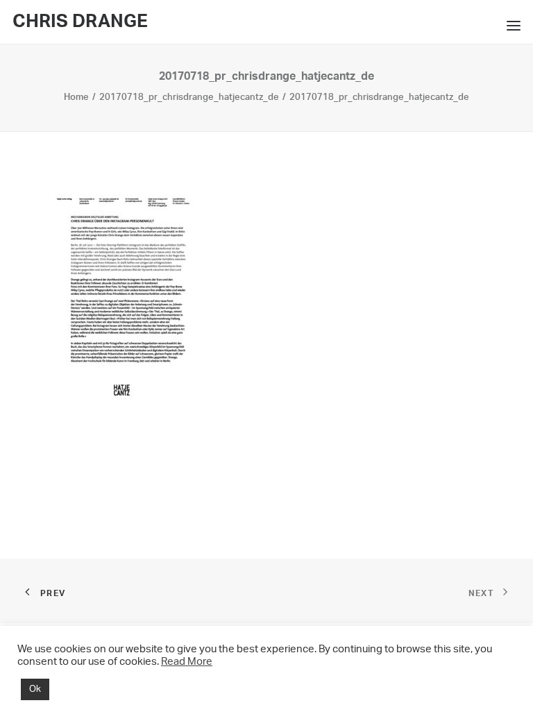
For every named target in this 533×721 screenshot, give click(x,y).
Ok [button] (35, 689)
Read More (186, 661)
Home (76, 97)
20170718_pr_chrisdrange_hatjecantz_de (189, 97)
